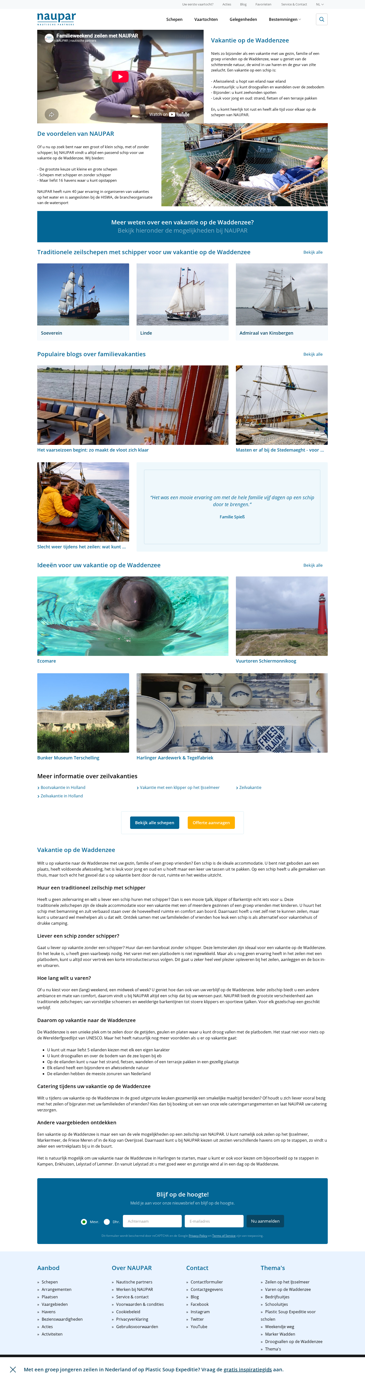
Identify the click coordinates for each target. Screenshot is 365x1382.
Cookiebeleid (128, 1311)
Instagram (200, 1311)
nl (318, 4)
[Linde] (182, 294)
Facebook (200, 1304)
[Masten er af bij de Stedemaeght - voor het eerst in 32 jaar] (282, 405)
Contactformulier (207, 1282)
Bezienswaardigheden (62, 1319)
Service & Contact (294, 4)
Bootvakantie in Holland (62, 787)
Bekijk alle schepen (154, 822)
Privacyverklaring (132, 1319)
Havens (49, 1311)
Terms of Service (224, 1236)
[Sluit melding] (13, 1370)
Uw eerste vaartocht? (198, 4)
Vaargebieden (55, 1304)
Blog (243, 4)
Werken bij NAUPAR (134, 1289)
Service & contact (132, 1297)
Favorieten (263, 4)
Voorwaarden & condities (140, 1304)
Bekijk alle (313, 252)
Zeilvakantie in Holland (61, 796)
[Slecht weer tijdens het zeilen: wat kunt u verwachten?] (83, 502)
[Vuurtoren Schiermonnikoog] (282, 616)
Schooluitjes (276, 1304)
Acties (226, 4)
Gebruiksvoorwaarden (137, 1326)
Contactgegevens (207, 1289)
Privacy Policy (198, 1236)
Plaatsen (50, 1297)
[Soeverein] (83, 294)
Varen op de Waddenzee (288, 1289)
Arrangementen (57, 1289)
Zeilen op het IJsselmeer (287, 1282)
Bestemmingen (283, 19)
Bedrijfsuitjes (277, 1297)
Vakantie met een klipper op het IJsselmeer (179, 787)
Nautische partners (134, 1282)
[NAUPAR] (56, 19)
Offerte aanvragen (211, 822)
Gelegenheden (243, 19)
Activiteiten (52, 1334)
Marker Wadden (280, 1334)
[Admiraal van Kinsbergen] (282, 294)
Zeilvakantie (249, 787)
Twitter (197, 1319)
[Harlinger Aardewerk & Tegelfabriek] (232, 713)
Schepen (174, 19)
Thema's (273, 1349)
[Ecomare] (132, 616)
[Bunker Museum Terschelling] (83, 713)
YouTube (199, 1326)
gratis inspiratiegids (248, 1369)
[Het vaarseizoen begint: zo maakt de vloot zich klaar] (132, 405)
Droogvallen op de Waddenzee (294, 1341)
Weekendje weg (279, 1326)
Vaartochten (206, 19)
